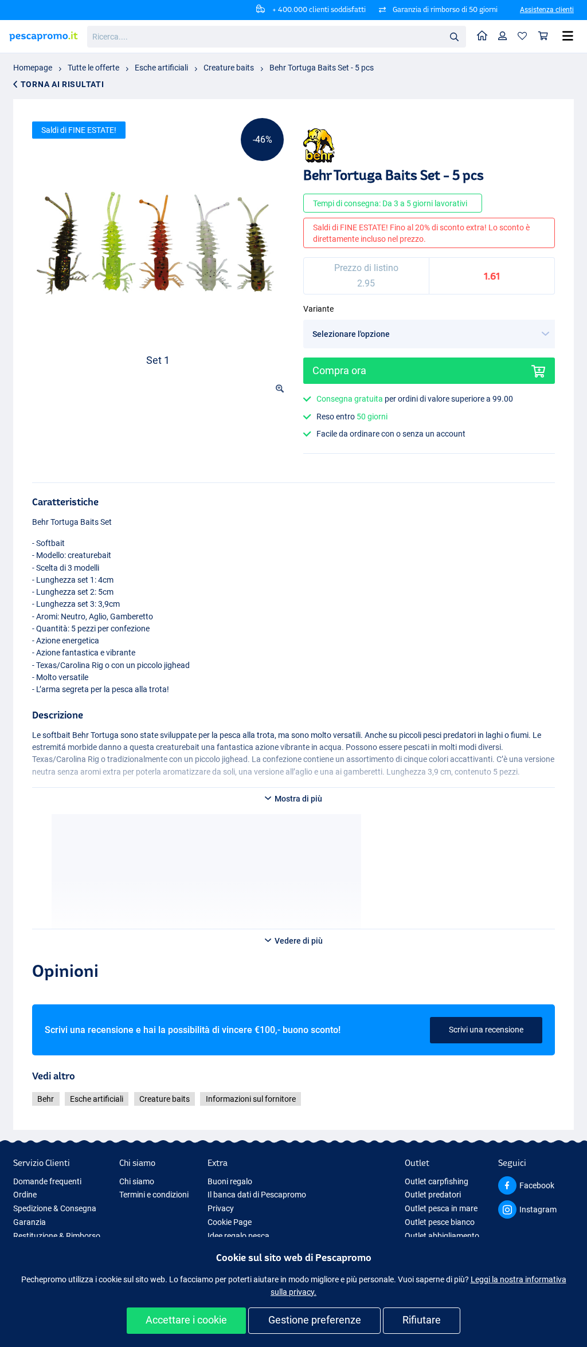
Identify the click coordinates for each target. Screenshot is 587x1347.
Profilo (502, 36)
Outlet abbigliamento (442, 1235)
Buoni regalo (230, 1181)
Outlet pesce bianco (440, 1222)
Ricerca (454, 36)
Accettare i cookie (186, 1320)
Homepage (32, 67)
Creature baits (229, 67)
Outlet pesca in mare (441, 1208)
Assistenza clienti (547, 10)
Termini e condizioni (154, 1194)
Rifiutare (421, 1320)
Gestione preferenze (314, 1320)
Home (482, 36)
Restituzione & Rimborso (56, 1235)
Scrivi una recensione (486, 1029)
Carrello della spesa (543, 36)
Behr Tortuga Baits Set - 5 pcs (321, 67)
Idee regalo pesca (238, 1235)
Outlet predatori (433, 1194)
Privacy (221, 1208)
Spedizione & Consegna (54, 1208)
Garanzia (29, 1222)
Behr (45, 1098)
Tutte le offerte (93, 67)
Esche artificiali (161, 67)
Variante (318, 308)
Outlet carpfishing (436, 1181)
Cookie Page (230, 1222)
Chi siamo (136, 1181)
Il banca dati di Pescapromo (257, 1194)
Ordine (25, 1194)
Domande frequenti (47, 1181)
